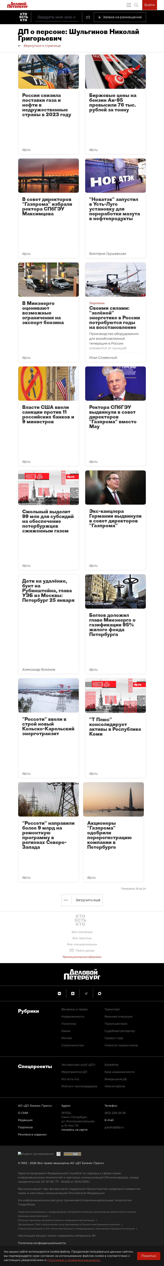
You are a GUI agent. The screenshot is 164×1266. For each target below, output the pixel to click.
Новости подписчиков (121, 1045)
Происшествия (116, 1023)
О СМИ (23, 1113)
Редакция (25, 1120)
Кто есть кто (70, 1079)
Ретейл (66, 1038)
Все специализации (82, 944)
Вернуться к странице (42, 46)
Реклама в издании (32, 1134)
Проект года (114, 1038)
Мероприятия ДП (74, 1072)
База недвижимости (120, 1072)
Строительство (72, 1045)
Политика (68, 1023)
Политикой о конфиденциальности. (73, 1260)
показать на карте (74, 1129)
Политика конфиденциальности (42, 1243)
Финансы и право (74, 1009)
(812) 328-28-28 (115, 1113)
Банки (65, 1031)
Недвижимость (72, 1016)
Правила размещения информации (82, 957)
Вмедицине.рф (116, 1079)
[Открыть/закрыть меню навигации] (129, 5)
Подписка (25, 1127)
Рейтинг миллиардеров (79, 1086)
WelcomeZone (115, 1086)
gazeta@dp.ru (114, 1127)
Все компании (82, 932)
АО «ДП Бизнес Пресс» (35, 1105)
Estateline (111, 1064)
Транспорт (112, 1009)
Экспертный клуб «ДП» (78, 1064)
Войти (149, 5)
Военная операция (118, 1016)
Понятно (148, 1256)
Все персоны (82, 938)
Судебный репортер (120, 1031)
